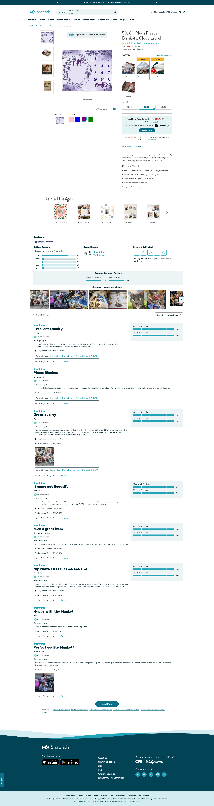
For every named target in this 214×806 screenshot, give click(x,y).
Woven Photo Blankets (61, 709)
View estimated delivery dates (133, 146)
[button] (96, 109)
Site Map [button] (49, 799)
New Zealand (144, 796)
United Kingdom (107, 796)
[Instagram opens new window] (145, 773)
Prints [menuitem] (42, 19)
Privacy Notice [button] (68, 799)
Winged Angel (130, 222)
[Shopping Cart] (183, 12)
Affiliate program (106, 773)
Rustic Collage (153, 222)
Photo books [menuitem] (63, 19)
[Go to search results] (115, 12)
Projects (173, 12)
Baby (60, 25)
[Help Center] (180, 12)
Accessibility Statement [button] (122, 799)
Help (100, 769)
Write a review (151, 43)
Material (126, 55)
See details (152, 139)
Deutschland (70, 796)
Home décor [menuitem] (89, 19)
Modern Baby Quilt (61, 222)
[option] (47, 37)
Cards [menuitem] (51, 19)
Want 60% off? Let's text (111, 777)
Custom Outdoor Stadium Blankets (126, 709)
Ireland (88, 796)
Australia (133, 796)
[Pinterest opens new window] (152, 773)
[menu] (115, 109)
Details (142, 49)
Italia (96, 796)
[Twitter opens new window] (165, 773)
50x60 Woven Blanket (79, 709)
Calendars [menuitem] (103, 19)
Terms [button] (57, 799)
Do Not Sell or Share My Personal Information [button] (151, 799)
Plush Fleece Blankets (47, 25)
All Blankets (33, 25)
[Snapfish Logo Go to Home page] (39, 12)
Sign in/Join (159, 12)
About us (102, 758)
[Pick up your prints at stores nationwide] (138, 761)
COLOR (72, 114)
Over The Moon (107, 222)
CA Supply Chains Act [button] (102, 799)
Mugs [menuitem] (123, 19)
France (80, 796)
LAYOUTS (59, 114)
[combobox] (87, 12)
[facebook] (138, 773)
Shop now (127, 2)
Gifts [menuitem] (114, 19)
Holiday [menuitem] (32, 19)
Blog (100, 765)
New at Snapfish (106, 761)
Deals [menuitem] (131, 19)
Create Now (147, 130)
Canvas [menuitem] (76, 19)
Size (124, 102)
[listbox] (147, 79)
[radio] (71, 119)
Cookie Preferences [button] (83, 799)
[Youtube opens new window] (158, 773)
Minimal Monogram (84, 222)
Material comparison (164, 55)
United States (121, 796)
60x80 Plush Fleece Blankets (101, 709)
